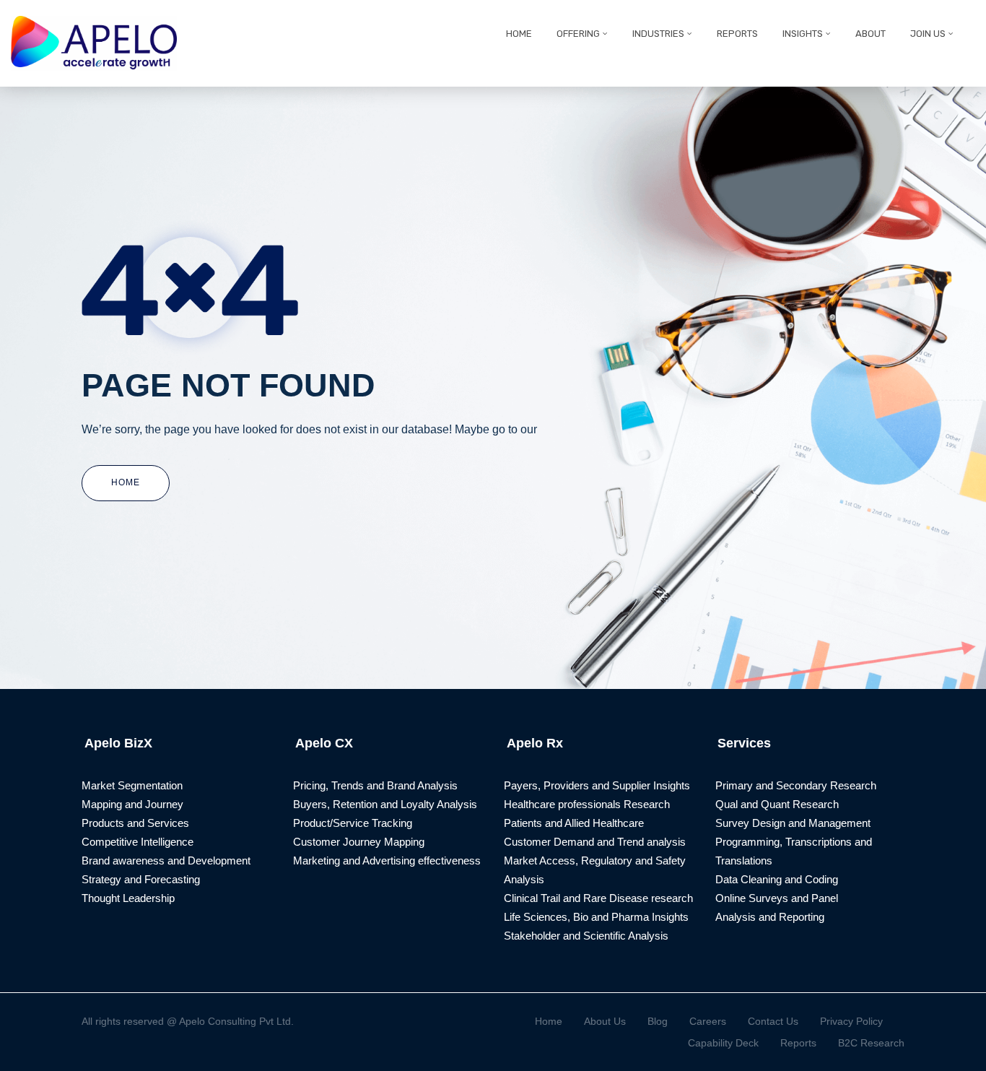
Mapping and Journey (132, 804)
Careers (707, 1021)
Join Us (928, 33)
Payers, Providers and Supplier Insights (597, 785)
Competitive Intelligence (137, 842)
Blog (657, 1021)
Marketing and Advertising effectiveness (387, 860)
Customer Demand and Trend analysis (595, 842)
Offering (578, 33)
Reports (737, 33)
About (870, 33)
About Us (605, 1021)
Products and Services (135, 823)
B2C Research (871, 1043)
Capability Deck (723, 1043)
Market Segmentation (132, 785)
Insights (802, 33)
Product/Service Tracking (352, 823)
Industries (658, 33)
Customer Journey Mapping (358, 842)
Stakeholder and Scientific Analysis (586, 935)
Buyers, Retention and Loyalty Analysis (385, 804)
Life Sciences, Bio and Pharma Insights (596, 917)
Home (519, 33)
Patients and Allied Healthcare (574, 823)
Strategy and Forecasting (141, 879)
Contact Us (773, 1021)
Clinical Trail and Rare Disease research (598, 898)
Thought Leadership (128, 898)
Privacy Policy (851, 1021)
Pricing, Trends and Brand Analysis (375, 785)
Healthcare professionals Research (587, 804)
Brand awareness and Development (166, 860)
